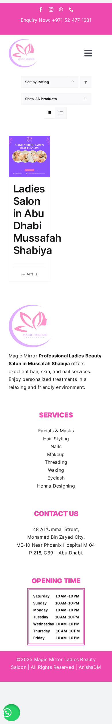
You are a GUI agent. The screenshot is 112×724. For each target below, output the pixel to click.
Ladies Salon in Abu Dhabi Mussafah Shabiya (37, 219)
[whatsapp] (61, 9)
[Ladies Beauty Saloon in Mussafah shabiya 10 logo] (23, 41)
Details (31, 274)
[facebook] (40, 9)
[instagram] (51, 9)
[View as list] (60, 112)
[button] (11, 712)
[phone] (71, 9)
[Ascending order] (85, 82)
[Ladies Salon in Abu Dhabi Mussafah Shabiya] (29, 156)
